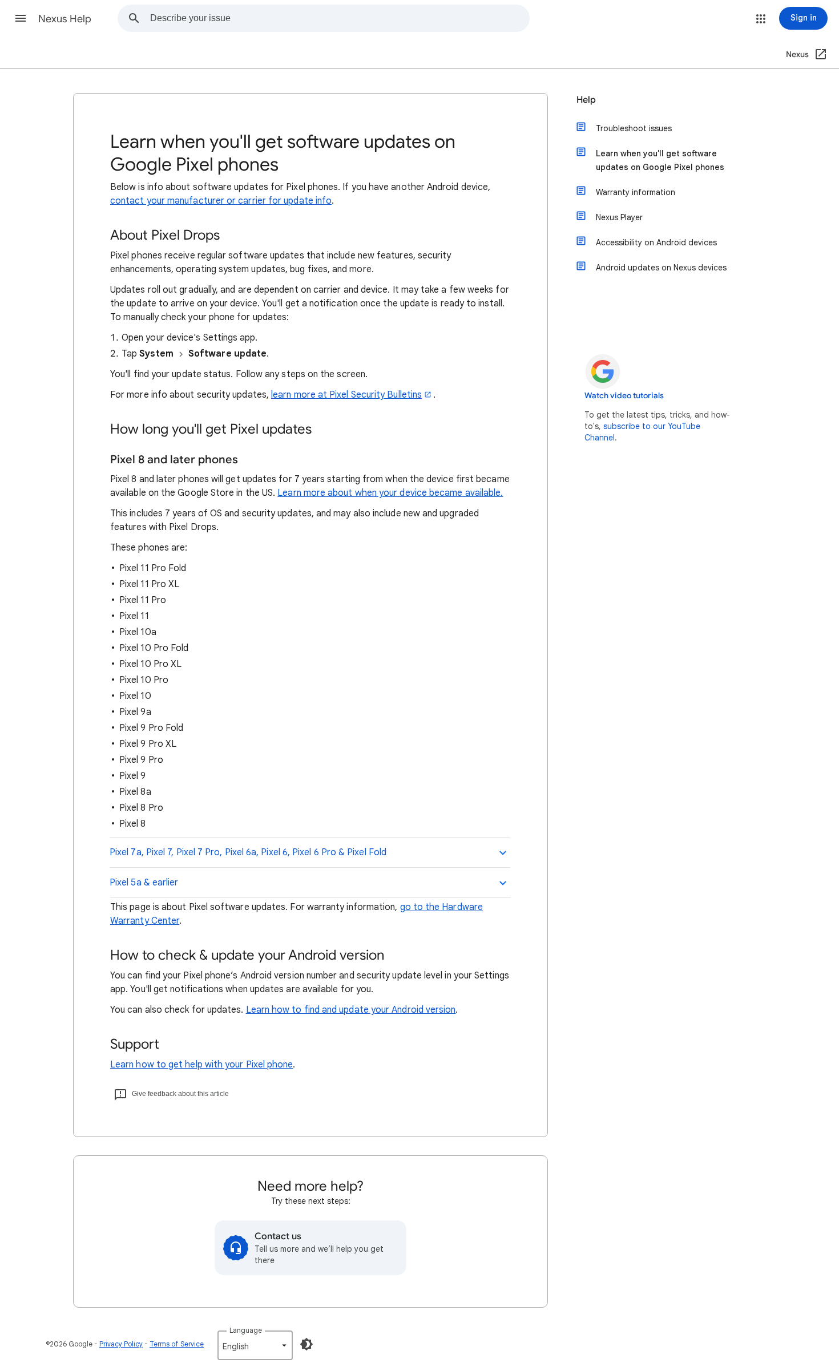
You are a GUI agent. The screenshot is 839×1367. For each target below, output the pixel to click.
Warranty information (635, 192)
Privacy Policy (121, 1344)
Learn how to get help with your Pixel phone (201, 1064)
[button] (20, 18)
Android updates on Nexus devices (661, 267)
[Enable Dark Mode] (306, 1344)
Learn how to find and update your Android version (351, 1010)
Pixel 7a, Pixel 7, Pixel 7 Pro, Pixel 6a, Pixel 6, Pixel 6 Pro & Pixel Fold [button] (248, 852)
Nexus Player (619, 217)
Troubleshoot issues (634, 128)
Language (245, 1330)
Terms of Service (177, 1344)
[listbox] (255, 1345)
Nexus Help (64, 19)
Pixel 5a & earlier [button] (144, 882)
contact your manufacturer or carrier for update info (221, 201)
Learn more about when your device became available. (390, 493)
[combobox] (339, 18)
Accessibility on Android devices (656, 242)
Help (586, 100)
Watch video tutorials (624, 396)
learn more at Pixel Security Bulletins (346, 395)
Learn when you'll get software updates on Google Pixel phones (660, 160)
